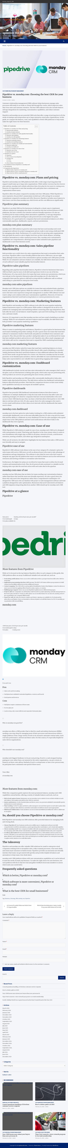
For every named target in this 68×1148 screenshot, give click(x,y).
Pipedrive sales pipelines (13, 135)
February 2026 (6, 1010)
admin (13, 100)
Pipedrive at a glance (10, 153)
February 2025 (6, 1037)
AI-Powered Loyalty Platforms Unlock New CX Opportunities (19, 906)
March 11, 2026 (6, 1108)
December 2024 (7, 1041)
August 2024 (6, 1050)
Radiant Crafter (6, 1075)
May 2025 (5, 1030)
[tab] (3, 679)
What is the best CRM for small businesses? (17, 173)
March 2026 (5, 1008)
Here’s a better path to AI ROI (10, 990)
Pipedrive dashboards (12, 145)
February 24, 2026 (39, 1106)
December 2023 (6, 1056)
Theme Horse (37, 1145)
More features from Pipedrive (14, 157)
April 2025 (5, 1032)
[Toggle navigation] (4, 41)
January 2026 (6, 1012)
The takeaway (8, 166)
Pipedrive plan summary (12, 130)
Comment (5, 920)
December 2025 (7, 1015)
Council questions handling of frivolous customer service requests (21, 987)
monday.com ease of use (13, 152)
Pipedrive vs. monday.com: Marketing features (16, 138)
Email (4, 949)
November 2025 (7, 1017)
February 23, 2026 (6, 1138)
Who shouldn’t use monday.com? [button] (13, 749)
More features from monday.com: (15, 163)
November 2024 (7, 1043)
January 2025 (6, 1039)
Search (4, 974)
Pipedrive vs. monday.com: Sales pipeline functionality (18, 133)
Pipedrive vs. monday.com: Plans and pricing (16, 128)
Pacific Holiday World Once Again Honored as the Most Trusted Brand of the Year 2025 (27, 1000)
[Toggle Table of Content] (35, 126)
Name (4, 941)
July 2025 (5, 1026)
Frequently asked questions (11, 168)
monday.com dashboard (12, 147)
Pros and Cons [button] (6, 683)
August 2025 (6, 1023)
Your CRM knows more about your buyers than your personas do (21, 993)
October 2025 (6, 1019)
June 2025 (5, 1028)
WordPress (55, 1145)
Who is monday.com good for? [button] (12, 723)
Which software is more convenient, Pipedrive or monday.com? (22, 171)
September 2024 (7, 1048)
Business (7, 898)
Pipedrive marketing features (14, 140)
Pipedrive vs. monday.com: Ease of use (14, 148)
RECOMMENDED (8, 1080)
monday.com (10, 158)
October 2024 (6, 1045)
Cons (10, 161)
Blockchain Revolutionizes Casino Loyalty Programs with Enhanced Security (49, 906)
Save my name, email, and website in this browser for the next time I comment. (27, 964)
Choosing (12, 898)
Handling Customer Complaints (10, 1102)
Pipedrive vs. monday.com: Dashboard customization (18, 143)
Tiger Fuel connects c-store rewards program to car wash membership (23, 996)
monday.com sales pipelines (13, 137)
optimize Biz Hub (13, 33)
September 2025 (7, 1021)
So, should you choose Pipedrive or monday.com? (17, 164)
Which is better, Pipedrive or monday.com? (17, 169)
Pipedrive (9, 155)
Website (4, 956)
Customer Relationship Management (13, 91)
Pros (10, 160)
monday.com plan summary (13, 132)
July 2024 (5, 1052)
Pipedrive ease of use (12, 150)
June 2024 (5, 1054)
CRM (17, 898)
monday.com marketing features (15, 142)
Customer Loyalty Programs (42, 1132)
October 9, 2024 (6, 100)
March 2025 (5, 1034)
